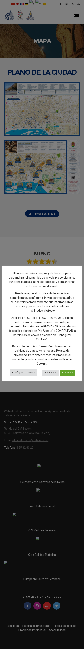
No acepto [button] (50, 372)
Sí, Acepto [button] (67, 372)
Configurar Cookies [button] (23, 372)
